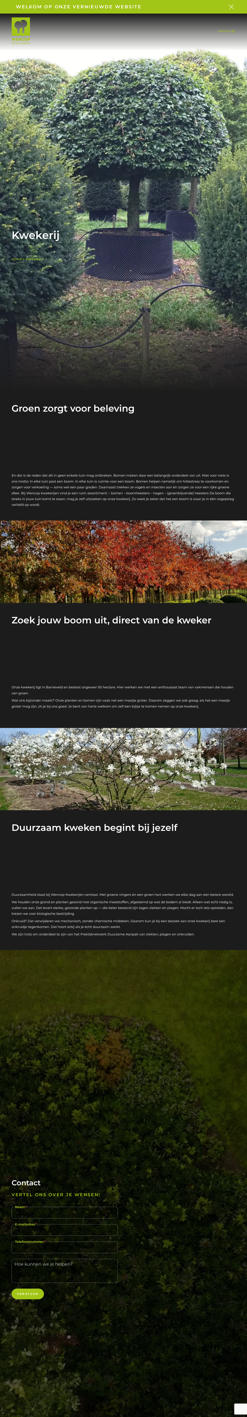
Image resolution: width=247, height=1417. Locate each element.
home (17, 259)
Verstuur (28, 1293)
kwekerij (35, 259)
